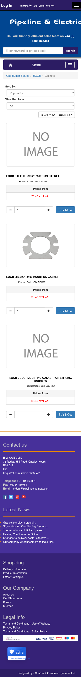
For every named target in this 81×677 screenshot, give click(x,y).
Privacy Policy (12, 627)
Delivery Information (15, 569)
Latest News (16, 509)
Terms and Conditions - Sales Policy (25, 631)
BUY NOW (65, 210)
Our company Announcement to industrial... (29, 542)
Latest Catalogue (13, 577)
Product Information (15, 573)
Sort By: (10, 86)
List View (67, 114)
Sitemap (8, 606)
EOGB (37, 76)
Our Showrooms (12, 598)
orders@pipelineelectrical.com (31, 488)
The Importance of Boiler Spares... (24, 530)
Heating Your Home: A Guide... (21, 534)
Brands (7, 602)
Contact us (15, 444)
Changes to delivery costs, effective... (26, 538)
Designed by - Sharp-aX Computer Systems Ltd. (47, 673)
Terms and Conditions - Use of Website (26, 623)
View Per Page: (15, 99)
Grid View (49, 114)
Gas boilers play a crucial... (19, 522)
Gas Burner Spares (17, 76)
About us (8, 594)
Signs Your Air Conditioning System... (26, 526)
